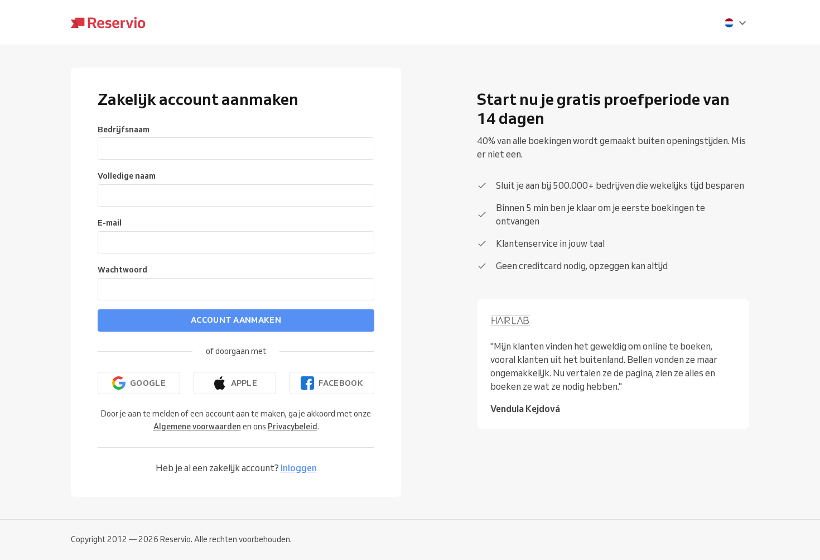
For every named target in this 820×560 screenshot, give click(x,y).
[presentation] (735, 23)
